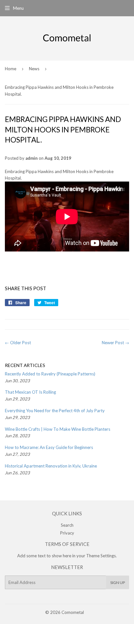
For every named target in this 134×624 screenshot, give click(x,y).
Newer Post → (115, 342)
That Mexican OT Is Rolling (30, 392)
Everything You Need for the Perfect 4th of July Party (55, 410)
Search (67, 525)
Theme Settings (101, 555)
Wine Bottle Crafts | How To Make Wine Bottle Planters (57, 429)
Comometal (72, 612)
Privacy (67, 533)
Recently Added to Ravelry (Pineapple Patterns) (50, 373)
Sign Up (117, 582)
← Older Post (18, 342)
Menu (18, 8)
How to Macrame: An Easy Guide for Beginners (49, 447)
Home (10, 68)
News (34, 68)
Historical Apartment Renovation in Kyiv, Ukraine (51, 465)
